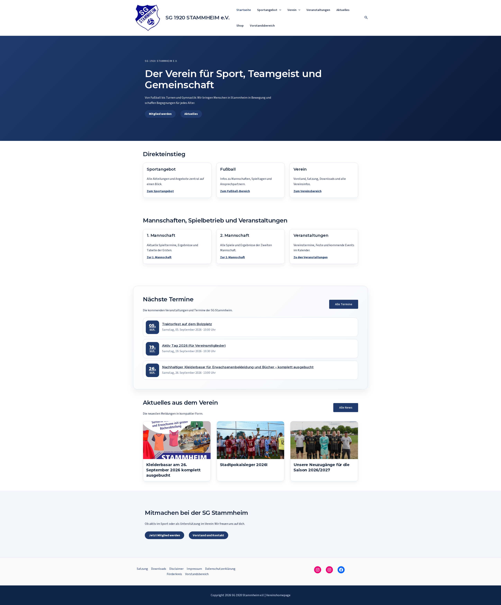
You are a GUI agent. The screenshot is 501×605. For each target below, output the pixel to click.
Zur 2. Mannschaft (232, 257)
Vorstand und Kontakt (208, 535)
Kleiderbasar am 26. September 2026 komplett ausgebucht (173, 470)
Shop (240, 25)
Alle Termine (343, 304)
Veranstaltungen (318, 10)
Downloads (158, 569)
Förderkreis (174, 574)
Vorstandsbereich (262, 25)
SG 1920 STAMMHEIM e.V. (197, 17)
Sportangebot (267, 10)
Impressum (194, 569)
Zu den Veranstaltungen (311, 257)
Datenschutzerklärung (220, 569)
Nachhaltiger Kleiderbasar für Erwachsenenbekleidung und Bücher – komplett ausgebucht (238, 367)
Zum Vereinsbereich (308, 191)
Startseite (243, 10)
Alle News (345, 407)
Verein (291, 10)
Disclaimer (176, 569)
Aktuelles (342, 10)
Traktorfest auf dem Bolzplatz (187, 324)
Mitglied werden (160, 114)
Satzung (142, 569)
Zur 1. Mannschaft (159, 257)
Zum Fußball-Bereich (235, 191)
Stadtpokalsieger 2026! (244, 464)
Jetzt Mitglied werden (164, 535)
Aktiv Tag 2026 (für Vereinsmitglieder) (194, 346)
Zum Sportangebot (160, 191)
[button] (279, 10)
